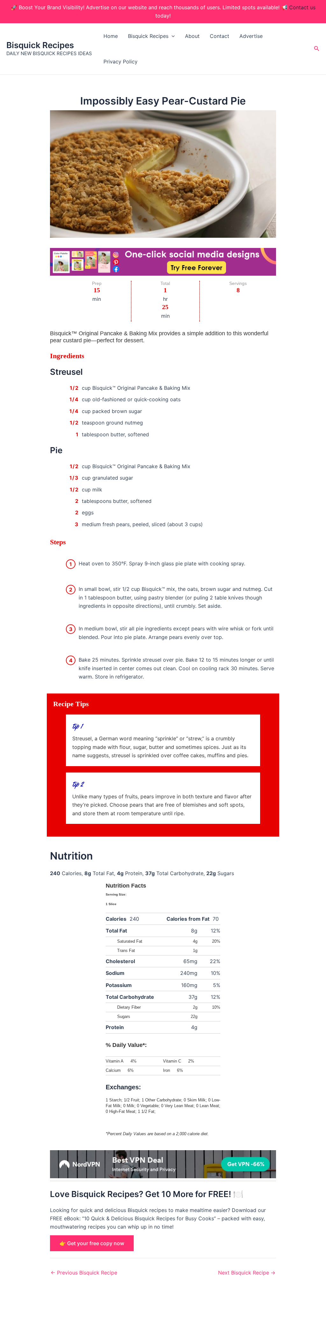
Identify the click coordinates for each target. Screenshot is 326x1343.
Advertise (251, 36)
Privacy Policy (120, 61)
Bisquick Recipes (40, 45)
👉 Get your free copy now (92, 1243)
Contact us (302, 7)
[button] (171, 36)
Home (110, 36)
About (192, 36)
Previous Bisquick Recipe (84, 1272)
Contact (219, 36)
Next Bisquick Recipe (246, 1272)
